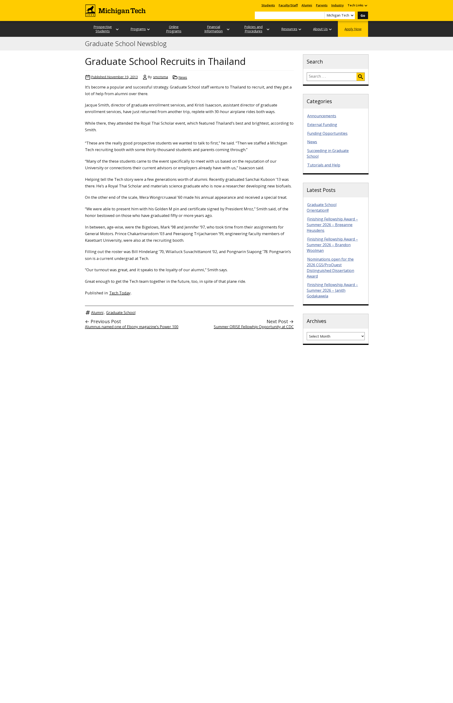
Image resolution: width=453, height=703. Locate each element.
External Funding (322, 124)
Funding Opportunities (327, 133)
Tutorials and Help (323, 165)
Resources (289, 29)
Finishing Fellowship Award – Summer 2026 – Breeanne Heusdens (332, 224)
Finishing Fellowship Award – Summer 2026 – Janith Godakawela (332, 290)
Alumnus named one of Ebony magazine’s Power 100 (131, 326)
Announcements (321, 116)
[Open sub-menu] (365, 5)
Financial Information (213, 29)
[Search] (361, 77)
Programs (138, 29)
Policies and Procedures (253, 29)
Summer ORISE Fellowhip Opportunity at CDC (254, 326)
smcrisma (160, 77)
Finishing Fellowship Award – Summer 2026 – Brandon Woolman (332, 245)
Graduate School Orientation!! (321, 207)
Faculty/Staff (288, 5)
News (182, 77)
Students (268, 5)
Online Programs (173, 29)
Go (363, 15)
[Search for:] (332, 77)
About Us (320, 29)
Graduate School (120, 312)
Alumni (307, 5)
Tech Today (119, 293)
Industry (337, 5)
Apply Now (352, 29)
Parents (321, 5)
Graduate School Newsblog (126, 44)
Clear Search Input (321, 15)
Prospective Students (102, 29)
